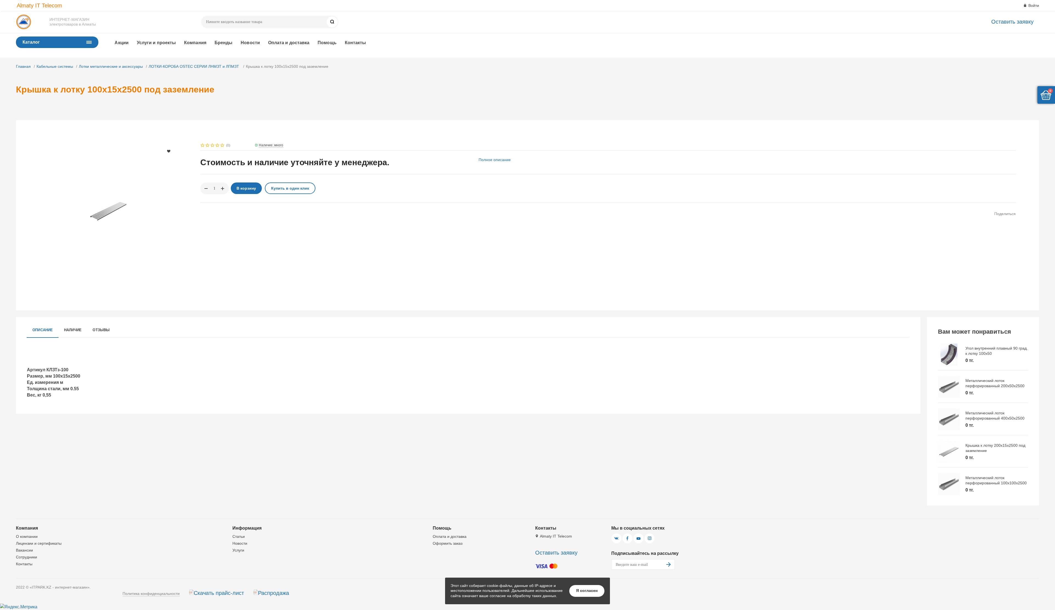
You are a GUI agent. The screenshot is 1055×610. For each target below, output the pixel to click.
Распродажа (273, 593)
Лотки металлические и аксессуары (111, 66)
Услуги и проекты (156, 42)
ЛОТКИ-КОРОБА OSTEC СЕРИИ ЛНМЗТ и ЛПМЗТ (194, 66)
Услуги (238, 550)
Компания (195, 42)
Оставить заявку (1012, 22)
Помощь (327, 42)
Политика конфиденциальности (151, 593)
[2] (207, 146)
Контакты (355, 42)
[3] (212, 146)
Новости (250, 42)
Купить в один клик (290, 188)
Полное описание (495, 160)
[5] (222, 146)
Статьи (238, 536)
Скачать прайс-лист (219, 593)
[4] (217, 146)
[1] (202, 146)
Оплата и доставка (288, 42)
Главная (23, 66)
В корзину (246, 188)
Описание (42, 330)
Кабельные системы (55, 66)
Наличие (73, 330)
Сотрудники (26, 557)
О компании (27, 536)
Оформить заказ (447, 543)
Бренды (223, 42)
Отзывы (101, 330)
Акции (121, 42)
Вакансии (24, 550)
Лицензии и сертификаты (39, 543)
